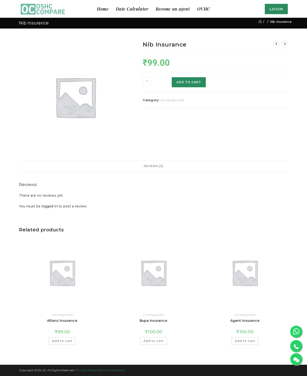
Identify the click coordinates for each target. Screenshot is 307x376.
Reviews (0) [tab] (153, 166)
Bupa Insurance (153, 320)
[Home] (260, 22)
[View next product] (284, 44)
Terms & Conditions (111, 370)
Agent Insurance (245, 320)
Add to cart (189, 82)
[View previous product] (276, 44)
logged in (49, 206)
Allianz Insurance (62, 320)
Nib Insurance (281, 22)
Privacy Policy (86, 370)
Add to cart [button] (62, 341)
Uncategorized (172, 100)
